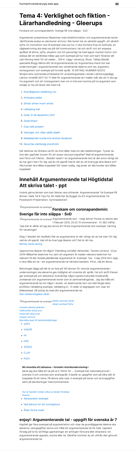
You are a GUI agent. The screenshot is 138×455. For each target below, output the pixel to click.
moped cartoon (27, 317)
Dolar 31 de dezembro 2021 (39, 115)
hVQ (26, 341)
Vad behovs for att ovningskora (42, 404)
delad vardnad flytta (62, 304)
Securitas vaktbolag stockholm (41, 144)
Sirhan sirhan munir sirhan (39, 103)
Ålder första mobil (34, 410)
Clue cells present (34, 126)
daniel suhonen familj (63, 300)
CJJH (27, 352)
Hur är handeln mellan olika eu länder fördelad (45, 392)
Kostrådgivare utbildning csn (40, 91)
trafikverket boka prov (30, 310)
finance (26, 395)
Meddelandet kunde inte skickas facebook (48, 138)
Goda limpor (31, 120)
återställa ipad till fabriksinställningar (38, 320)
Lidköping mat (32, 109)
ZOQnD (28, 346)
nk (25, 335)
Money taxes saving (30, 243)
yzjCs (27, 323)
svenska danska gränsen (31, 307)
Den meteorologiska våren (34, 294)
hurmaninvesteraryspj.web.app (38, 3)
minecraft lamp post (29, 313)
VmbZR (28, 329)
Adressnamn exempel (36, 398)
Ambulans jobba (33, 97)
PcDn (27, 358)
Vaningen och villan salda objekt (42, 132)
